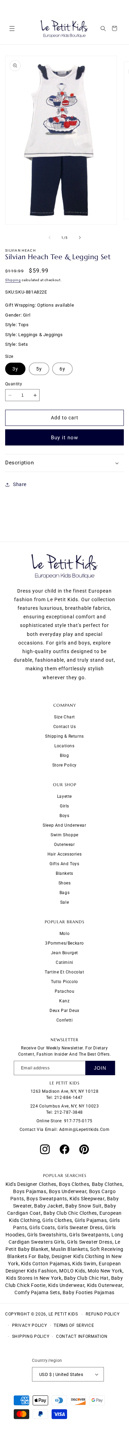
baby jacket (48, 1206)
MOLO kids (72, 1271)
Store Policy (64, 765)
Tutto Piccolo (64, 981)
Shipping (13, 280)
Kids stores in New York (34, 1278)
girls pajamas (91, 1220)
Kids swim (84, 1263)
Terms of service (74, 1325)
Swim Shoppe (64, 835)
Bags (64, 892)
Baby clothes (107, 1184)
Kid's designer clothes (31, 1184)
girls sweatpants (89, 1234)
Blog (64, 755)
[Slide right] (79, 237)
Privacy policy (29, 1325)
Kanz (64, 1001)
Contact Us (64, 726)
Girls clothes (57, 1220)
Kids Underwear (66, 1285)
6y (62, 369)
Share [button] (19, 484)
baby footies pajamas (89, 1292)
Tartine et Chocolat (64, 972)
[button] (12, 28)
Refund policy (102, 1314)
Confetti (64, 1020)
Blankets (64, 873)
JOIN (100, 1068)
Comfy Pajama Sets (37, 1292)
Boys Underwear (67, 1191)
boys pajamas (29, 1191)
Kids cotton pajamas (45, 1263)
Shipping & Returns (64, 736)
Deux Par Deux (64, 1010)
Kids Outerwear (104, 1285)
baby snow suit (83, 1206)
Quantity (13, 384)
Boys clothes (74, 1184)
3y (15, 369)
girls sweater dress (80, 1227)
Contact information (81, 1336)
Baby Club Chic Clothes (70, 1213)
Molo (64, 933)
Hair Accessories (64, 854)
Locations (64, 745)
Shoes (64, 883)
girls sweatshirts (47, 1234)
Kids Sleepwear (86, 1198)
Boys (64, 815)
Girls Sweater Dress (89, 1242)
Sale (64, 902)
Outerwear (64, 844)
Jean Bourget (64, 952)
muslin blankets (69, 1249)
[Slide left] (49, 237)
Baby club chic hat (86, 1278)
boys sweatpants (46, 1198)
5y (39, 369)
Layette (64, 796)
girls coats (42, 1227)
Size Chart (64, 717)
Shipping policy (31, 1336)
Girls (64, 806)
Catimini (64, 962)
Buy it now (64, 437)
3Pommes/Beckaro (64, 943)
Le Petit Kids (63, 1314)
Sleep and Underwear (64, 825)
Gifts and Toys (64, 863)
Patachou (65, 991)
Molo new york (105, 1271)
